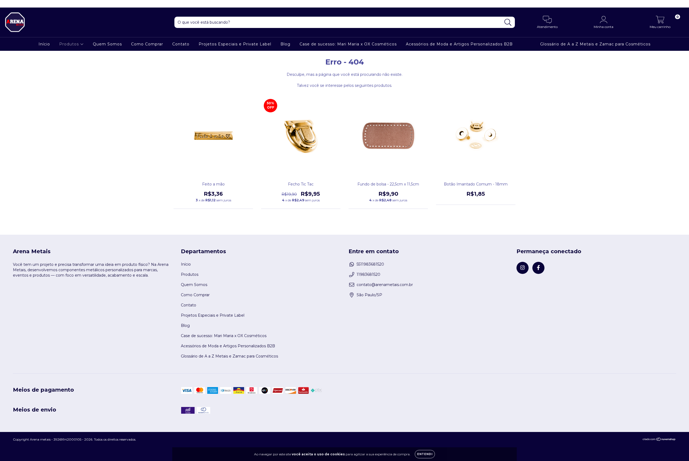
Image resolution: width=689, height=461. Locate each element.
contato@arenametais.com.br (385, 284)
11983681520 (368, 274)
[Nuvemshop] (659, 440)
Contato (180, 44)
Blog (285, 44)
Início (44, 44)
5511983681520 (370, 264)
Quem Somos (107, 44)
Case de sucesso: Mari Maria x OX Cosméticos (348, 44)
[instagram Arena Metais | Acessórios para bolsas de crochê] (8, 3)
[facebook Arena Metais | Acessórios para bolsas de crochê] (15, 3)
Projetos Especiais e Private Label (235, 44)
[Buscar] (508, 22)
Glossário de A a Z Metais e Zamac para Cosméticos (595, 44)
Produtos (69, 44)
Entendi (425, 454)
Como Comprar (147, 44)
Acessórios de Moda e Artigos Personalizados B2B (459, 44)
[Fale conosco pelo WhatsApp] (680, 450)
